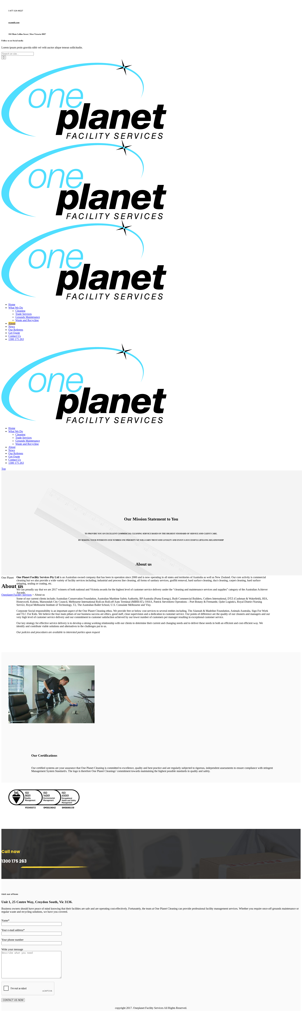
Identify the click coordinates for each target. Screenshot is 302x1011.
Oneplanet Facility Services (16, 594)
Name (5, 920)
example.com (13, 22)
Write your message (12, 949)
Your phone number (12, 939)
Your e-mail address (13, 930)
